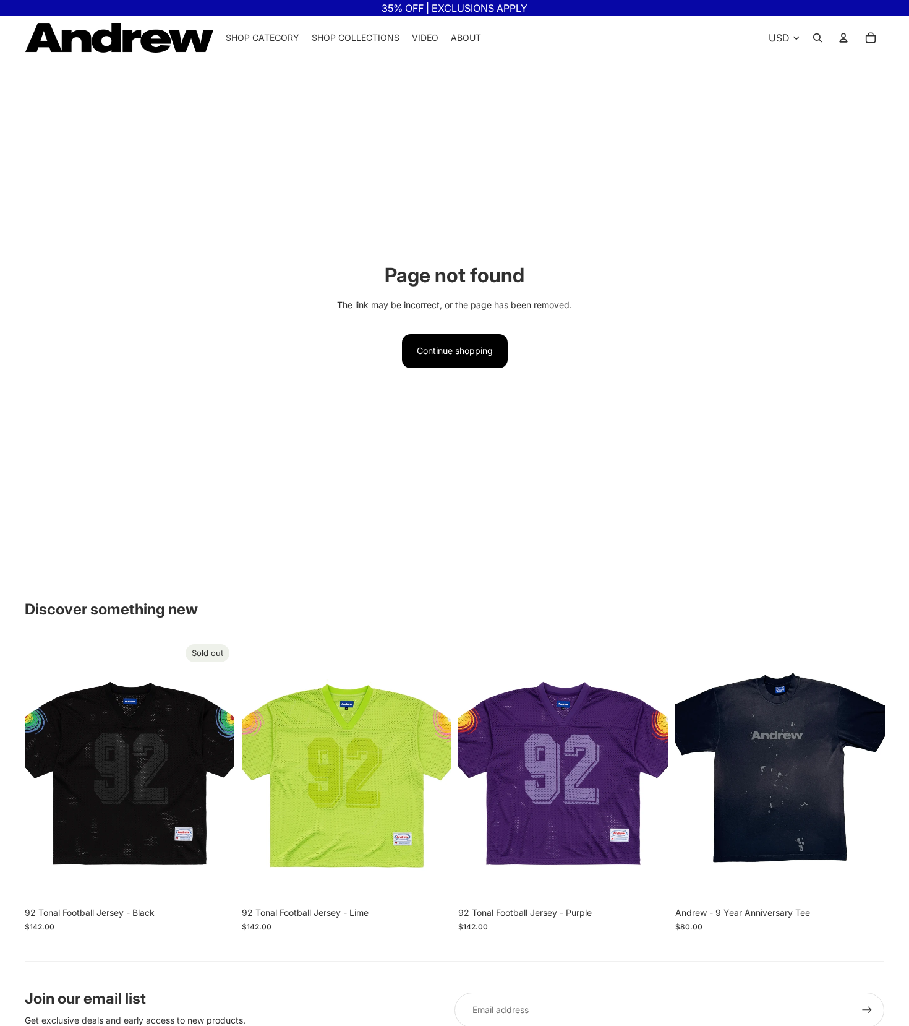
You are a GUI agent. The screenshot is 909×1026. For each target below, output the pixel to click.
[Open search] (817, 37)
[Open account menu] (843, 37)
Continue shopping (455, 350)
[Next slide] (215, 770)
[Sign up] (867, 1010)
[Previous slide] (43, 770)
